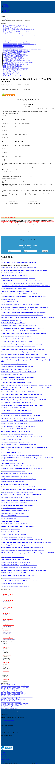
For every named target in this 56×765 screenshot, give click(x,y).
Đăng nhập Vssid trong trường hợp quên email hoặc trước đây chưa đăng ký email (16, 34)
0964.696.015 (6, 662)
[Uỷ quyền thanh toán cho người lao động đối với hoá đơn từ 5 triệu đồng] (17, 341)
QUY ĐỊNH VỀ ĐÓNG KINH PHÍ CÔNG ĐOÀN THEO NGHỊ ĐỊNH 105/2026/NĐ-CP (18, 29)
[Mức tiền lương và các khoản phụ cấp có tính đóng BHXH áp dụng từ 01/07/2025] (19, 397)
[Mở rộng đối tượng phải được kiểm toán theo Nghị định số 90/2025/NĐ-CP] (17, 545)
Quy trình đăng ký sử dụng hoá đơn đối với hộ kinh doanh (12, 75)
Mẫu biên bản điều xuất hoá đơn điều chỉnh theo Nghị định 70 (13, 66)
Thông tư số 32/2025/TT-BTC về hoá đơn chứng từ (11, 73)
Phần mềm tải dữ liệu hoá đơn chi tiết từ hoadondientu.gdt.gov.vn (15, 703)
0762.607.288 (6, 671)
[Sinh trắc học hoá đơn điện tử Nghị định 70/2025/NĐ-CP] (13, 428)
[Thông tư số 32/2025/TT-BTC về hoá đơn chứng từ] (12, 513)
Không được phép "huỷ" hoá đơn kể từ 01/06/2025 (15, 559)
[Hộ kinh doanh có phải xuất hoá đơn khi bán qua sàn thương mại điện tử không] (18, 486)
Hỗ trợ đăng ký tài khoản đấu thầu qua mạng (10, 688)
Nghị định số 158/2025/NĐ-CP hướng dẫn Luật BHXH (12, 53)
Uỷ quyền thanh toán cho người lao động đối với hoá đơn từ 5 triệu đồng (15, 41)
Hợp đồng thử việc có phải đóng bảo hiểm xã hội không (12, 30)
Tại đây (8, 91)
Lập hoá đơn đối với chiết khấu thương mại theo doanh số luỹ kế (13, 70)
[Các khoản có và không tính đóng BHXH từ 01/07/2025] (13, 379)
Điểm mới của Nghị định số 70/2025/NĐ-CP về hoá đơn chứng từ (19, 580)
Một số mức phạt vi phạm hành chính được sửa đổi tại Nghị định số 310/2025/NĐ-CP (17, 33)
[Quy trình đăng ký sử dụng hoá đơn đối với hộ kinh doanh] (14, 523)
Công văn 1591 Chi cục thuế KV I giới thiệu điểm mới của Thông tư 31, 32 (15, 64)
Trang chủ (5, 18)
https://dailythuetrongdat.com (9, 720)
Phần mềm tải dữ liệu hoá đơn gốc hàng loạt (10, 698)
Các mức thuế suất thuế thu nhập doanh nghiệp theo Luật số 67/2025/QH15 (15, 50)
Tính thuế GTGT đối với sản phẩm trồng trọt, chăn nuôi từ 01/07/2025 (14, 54)
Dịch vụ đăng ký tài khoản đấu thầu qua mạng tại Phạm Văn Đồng (15, 687)
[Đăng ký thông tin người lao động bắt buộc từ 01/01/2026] (14, 364)
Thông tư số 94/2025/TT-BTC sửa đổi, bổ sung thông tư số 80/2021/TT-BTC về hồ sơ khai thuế (18, 35)
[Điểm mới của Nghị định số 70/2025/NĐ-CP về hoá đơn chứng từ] (15, 578)
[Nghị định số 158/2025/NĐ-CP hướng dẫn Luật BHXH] (13, 407)
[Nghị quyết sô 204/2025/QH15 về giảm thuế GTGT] (12, 439)
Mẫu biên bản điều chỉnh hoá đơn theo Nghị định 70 (11, 67)
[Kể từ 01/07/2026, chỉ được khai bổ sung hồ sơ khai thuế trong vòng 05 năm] (18, 278)
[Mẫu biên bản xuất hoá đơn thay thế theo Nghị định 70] (13, 471)
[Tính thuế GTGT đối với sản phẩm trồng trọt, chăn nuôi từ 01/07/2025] (16, 413)
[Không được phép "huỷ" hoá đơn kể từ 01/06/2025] (12, 557)
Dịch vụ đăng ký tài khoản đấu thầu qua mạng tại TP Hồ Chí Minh (15, 686)
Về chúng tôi (3, 754)
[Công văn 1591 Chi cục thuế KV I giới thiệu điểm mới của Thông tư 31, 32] (17, 465)
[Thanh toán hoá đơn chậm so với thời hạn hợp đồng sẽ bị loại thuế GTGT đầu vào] (19, 352)
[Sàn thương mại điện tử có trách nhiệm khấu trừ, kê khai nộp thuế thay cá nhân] (18, 567)
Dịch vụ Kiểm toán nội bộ (6, 706)
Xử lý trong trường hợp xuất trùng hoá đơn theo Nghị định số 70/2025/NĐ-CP (16, 37)
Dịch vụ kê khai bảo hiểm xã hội (8, 695)
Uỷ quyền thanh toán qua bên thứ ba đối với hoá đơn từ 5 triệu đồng (20, 338)
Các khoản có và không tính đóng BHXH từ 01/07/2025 (12, 48)
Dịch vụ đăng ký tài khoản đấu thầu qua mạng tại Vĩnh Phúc (14, 684)
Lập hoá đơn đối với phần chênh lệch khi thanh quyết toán (12, 71)
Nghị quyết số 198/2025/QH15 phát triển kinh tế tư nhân (16, 537)
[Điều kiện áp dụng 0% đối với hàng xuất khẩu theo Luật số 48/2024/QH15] (17, 402)
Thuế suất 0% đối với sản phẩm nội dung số (10, 36)
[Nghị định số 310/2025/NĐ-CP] (8, 299)
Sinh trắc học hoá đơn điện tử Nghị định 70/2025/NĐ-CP (12, 57)
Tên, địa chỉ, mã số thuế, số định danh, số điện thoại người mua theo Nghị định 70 (16, 60)
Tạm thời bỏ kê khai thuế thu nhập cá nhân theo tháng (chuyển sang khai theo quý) (16, 26)
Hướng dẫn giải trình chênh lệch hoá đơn (9, 63)
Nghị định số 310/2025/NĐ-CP (8, 32)
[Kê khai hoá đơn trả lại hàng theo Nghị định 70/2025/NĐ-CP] (14, 374)
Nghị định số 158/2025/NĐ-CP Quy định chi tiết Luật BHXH (13, 56)
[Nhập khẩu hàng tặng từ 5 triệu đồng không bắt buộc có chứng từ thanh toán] (18, 346)
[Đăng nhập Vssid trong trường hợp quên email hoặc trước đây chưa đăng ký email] (19, 309)
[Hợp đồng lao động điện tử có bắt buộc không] (11, 272)
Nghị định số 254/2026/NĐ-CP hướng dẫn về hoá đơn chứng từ (13, 25)
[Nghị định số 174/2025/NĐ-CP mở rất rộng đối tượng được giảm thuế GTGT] (18, 434)
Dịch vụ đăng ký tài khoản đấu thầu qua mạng (10, 700)
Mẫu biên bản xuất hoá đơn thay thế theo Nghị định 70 (12, 65)
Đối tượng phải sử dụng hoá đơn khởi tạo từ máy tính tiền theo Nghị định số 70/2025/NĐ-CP (27, 542)
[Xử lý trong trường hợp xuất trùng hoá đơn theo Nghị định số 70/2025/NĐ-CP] (18, 325)
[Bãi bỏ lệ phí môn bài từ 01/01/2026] (9, 450)
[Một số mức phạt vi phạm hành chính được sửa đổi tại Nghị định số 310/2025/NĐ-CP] (20, 304)
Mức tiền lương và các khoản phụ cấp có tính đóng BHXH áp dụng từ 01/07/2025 (16, 51)
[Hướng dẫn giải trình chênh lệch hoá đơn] (10, 460)
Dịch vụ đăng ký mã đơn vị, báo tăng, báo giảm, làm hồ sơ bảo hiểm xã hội (17, 697)
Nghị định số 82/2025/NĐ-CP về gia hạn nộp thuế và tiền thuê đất (19, 565)
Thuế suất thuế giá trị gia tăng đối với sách (13, 531)
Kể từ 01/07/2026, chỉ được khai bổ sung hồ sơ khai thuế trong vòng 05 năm (15, 28)
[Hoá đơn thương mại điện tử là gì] (8, 518)
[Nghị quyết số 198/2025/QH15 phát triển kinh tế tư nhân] (13, 534)
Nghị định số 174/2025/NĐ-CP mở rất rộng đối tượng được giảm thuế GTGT (15, 58)
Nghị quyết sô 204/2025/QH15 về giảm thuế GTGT (11, 59)
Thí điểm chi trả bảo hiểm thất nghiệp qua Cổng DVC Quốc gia (13, 46)
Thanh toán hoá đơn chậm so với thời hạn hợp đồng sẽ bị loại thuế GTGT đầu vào (16, 43)
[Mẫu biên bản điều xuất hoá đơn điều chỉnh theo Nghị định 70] (14, 476)
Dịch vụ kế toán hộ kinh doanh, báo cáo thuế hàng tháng (13, 699)
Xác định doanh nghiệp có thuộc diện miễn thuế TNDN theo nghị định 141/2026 (16, 31)
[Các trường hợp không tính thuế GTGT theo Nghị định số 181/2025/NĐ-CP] (18, 418)
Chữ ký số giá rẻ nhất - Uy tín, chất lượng (10, 705)
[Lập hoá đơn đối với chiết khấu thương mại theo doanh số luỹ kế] (15, 497)
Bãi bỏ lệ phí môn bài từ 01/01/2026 (9, 61)
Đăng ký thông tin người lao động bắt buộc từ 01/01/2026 (12, 45)
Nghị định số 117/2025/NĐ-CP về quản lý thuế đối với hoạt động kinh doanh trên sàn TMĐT (18, 62)
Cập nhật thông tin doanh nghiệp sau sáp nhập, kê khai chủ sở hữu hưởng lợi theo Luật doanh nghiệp (19, 44)
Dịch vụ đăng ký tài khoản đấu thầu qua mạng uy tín (12, 692)
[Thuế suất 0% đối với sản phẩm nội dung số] (11, 320)
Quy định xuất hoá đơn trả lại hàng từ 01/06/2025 (11, 72)
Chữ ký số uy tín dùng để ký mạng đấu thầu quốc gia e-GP (13, 704)
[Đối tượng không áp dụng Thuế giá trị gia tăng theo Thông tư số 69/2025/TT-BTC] (19, 330)
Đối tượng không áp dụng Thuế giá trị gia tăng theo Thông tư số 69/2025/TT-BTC (24, 333)
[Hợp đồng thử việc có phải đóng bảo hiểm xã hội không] (13, 288)
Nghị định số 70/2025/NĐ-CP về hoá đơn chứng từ (15, 586)
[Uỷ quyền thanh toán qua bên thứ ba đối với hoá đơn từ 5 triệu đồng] (16, 336)
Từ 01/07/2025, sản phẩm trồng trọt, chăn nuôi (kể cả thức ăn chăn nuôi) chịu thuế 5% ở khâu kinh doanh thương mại (22, 49)
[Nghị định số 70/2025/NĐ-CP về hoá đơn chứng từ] (12, 583)
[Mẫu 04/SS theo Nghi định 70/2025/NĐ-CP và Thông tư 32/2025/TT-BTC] (17, 492)
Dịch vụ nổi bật (4, 756)
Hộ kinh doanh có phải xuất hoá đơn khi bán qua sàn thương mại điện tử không (16, 68)
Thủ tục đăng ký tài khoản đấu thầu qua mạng (10, 689)
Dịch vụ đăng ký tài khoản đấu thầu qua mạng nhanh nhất (13, 693)
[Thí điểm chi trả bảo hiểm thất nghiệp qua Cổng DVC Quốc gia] (15, 369)
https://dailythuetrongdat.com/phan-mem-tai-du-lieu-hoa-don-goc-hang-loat (21, 224)
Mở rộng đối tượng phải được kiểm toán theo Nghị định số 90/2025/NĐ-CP (22, 547)
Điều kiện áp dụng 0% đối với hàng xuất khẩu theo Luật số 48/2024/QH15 (15, 52)
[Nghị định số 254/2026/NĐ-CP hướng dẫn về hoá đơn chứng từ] (15, 259)
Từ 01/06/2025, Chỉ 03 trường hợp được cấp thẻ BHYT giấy (17, 575)
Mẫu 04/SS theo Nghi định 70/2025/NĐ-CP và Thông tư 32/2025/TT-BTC (15, 69)
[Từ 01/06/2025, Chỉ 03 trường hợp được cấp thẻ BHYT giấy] (14, 572)
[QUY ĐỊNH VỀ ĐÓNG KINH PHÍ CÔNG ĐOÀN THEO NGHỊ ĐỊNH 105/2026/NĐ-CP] (21, 283)
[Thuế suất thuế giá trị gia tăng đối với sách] (10, 529)
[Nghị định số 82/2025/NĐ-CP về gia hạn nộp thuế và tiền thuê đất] (15, 562)
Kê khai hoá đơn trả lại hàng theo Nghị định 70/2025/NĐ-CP (13, 47)
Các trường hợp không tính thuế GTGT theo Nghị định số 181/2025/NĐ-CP (15, 55)
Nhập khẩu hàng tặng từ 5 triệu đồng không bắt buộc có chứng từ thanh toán (15, 42)
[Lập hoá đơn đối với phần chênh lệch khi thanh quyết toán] (14, 502)
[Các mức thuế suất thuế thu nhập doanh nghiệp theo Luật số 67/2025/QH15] (17, 391)
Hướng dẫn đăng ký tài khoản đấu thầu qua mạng (11, 691)
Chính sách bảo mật (5, 759)
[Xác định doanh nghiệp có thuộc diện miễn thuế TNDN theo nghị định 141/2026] (19, 293)
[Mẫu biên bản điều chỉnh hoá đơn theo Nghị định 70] (12, 481)
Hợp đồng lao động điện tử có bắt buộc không (10, 27)
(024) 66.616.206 (7, 655)
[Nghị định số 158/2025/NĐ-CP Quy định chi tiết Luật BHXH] (14, 423)
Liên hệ (2, 761)
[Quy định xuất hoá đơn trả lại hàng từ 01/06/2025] (12, 508)
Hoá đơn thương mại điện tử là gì (8, 74)
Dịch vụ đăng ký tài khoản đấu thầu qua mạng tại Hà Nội (13, 694)
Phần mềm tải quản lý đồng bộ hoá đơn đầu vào (11, 702)
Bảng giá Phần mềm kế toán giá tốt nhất (9, 708)
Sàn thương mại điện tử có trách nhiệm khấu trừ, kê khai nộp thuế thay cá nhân (23, 570)
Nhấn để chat (6, 679)
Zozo (37, 763)
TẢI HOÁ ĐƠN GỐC (8, 600)
